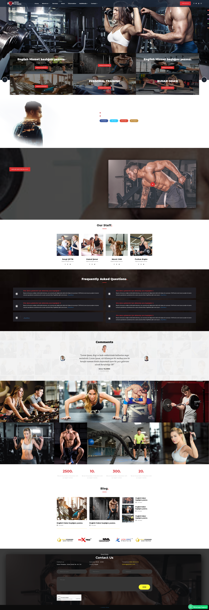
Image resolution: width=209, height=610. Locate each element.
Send (144, 587)
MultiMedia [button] (83, 3)
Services (55, 3)
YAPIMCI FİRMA (105, 607)
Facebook (104, 120)
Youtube (124, 120)
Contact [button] (94, 3)
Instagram (134, 120)
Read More (71, 295)
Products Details (41, 67)
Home (37, 3)
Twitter (114, 120)
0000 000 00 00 (185, 3)
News (63, 3)
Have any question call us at (19, 169)
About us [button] (45, 3)
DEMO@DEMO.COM (128, 564)
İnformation (72, 3)
